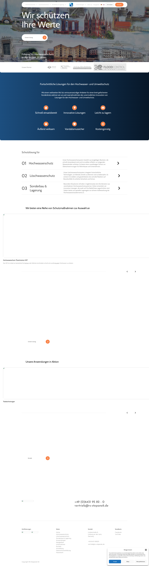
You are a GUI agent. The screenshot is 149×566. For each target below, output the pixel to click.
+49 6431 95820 (93, 541)
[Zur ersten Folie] (135, 272)
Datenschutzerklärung (63, 550)
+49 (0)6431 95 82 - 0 (89, 502)
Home (58, 532)
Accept (115, 561)
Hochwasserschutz (30, 4)
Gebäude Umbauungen (10, 401)
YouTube (118, 534)
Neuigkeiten (96, 4)
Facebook (118, 532)
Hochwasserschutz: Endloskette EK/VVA (16, 260)
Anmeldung (60, 548)
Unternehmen (60, 544)
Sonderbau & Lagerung (58, 4)
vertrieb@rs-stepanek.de (91, 505)
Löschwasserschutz (44, 4)
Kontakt (119, 4)
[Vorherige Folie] (127, 272)
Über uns (89, 4)
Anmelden (110, 4)
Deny (127, 561)
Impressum (59, 552)
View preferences (140, 561)
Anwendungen (80, 4)
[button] (146, 550)
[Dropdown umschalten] (36, 4)
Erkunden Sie (118, 57)
